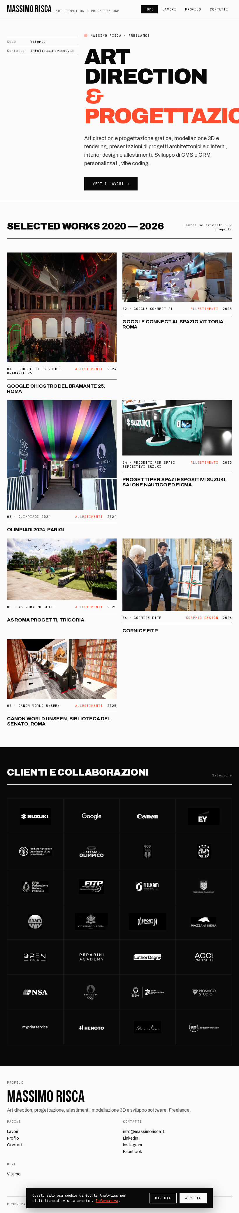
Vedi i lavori (108, 183)
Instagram (132, 1145)
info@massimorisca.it (52, 51)
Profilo (193, 9)
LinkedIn (130, 1138)
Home (149, 9)
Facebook (132, 1152)
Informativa (107, 1200)
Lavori (169, 9)
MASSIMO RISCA (63, 9)
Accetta (193, 1198)
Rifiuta (163, 1198)
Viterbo (14, 1174)
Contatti (219, 9)
